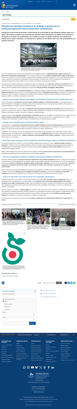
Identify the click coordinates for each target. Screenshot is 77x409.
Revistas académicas (65, 354)
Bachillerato (4, 347)
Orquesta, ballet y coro (51, 357)
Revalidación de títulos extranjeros (21, 358)
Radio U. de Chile (50, 351)
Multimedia (48, 349)
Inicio (3, 11)
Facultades (30, 1)
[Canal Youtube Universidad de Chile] (32, 367)
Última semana (8, 304)
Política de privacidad (46, 405)
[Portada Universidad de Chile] (10, 4)
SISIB (27, 405)
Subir (3, 282)
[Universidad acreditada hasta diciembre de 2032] (38, 376)
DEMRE (17, 343)
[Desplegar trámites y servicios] (73, 335)
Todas (5, 301)
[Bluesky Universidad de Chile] (36, 367)
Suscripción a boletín (49, 297)
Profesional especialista (7, 355)
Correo (48, 1)
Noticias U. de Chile (49, 290)
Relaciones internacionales (37, 358)
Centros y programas (36, 356)
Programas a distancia (6, 361)
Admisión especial (20, 347)
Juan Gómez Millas (45, 399)
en (51, 1)
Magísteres (4, 353)
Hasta (4, 317)
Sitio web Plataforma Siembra (10, 276)
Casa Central (50, 397)
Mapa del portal (44, 401)
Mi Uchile (43, 1)
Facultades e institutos (36, 351)
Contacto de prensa (49, 293)
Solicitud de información (38, 392)
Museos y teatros (50, 355)
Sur (50, 399)
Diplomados (4, 349)
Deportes (48, 353)
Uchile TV (57, 351)
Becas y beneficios (20, 351)
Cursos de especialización (7, 357)
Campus (21, 399)
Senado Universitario (36, 347)
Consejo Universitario (36, 345)
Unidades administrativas (36, 360)
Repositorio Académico (66, 347)
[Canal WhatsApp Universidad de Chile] (24, 367)
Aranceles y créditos (20, 349)
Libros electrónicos (65, 349)
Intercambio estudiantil (21, 354)
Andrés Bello (26, 399)
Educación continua (6, 359)
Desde (4, 312)
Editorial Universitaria (50, 361)
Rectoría (33, 343)
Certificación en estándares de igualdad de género (38, 382)
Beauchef (31, 399)
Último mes (7, 306)
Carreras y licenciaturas (7, 345)
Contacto (50, 401)
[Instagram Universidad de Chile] (28, 367)
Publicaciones (49, 359)
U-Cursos (38, 1)
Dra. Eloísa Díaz (37, 399)
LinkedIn (71, 283)
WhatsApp (74, 283)
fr (54, 1)
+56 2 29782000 (28, 401)
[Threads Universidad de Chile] (44, 367)
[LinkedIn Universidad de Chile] (53, 367)
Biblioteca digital (64, 345)
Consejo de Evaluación (36, 349)
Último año (7, 309)
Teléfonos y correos (36, 401)
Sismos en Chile (64, 358)
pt (56, 1)
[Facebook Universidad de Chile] (49, 367)
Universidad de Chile (32, 405)
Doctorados (4, 351)
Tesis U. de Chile (64, 351)
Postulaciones (19, 345)
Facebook (68, 283)
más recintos (55, 399)
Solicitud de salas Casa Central (68, 360)
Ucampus (68, 343)
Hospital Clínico (34, 354)
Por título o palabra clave (9, 294)
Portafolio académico (65, 356)
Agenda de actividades (51, 347)
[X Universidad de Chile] (40, 367)
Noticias (8, 11)
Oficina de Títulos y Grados (22, 356)
